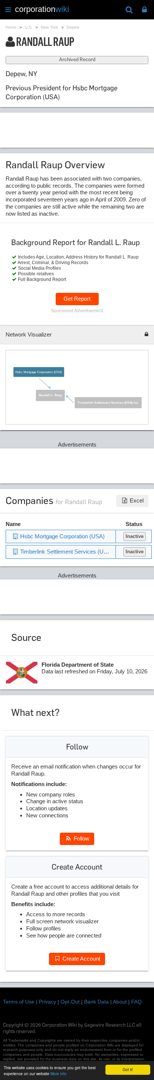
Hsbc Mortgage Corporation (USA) (38, 371)
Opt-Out (70, 1002)
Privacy (47, 1002)
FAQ (136, 1002)
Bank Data (96, 1002)
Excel (136, 500)
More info (58, 1073)
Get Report (77, 298)
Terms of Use (18, 1002)
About (120, 1002)
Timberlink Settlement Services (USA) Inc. (108, 402)
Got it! (128, 1069)
